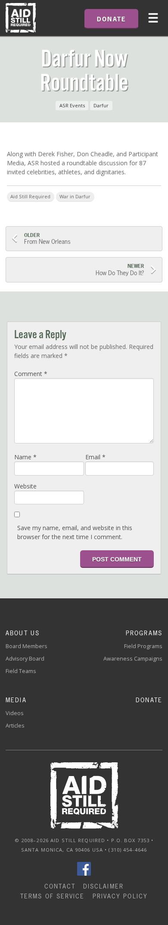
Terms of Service (52, 896)
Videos (15, 713)
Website (25, 486)
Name (25, 457)
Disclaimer (103, 886)
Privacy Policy (120, 896)
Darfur (101, 105)
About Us (23, 633)
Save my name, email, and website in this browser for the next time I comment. (74, 532)
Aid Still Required (30, 196)
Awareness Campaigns (132, 658)
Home (21, 18)
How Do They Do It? (119, 270)
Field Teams (21, 671)
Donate (149, 700)
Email (95, 457)
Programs (144, 633)
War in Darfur (74, 196)
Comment (30, 374)
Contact (59, 886)
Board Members (26, 646)
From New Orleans (47, 239)
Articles (15, 725)
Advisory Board (25, 658)
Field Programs (143, 646)
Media (16, 700)
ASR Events (72, 105)
